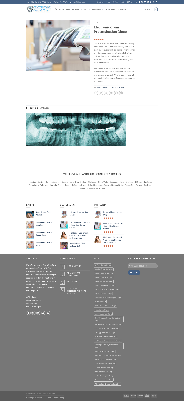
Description (32, 108)
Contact (115, 2)
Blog (108, 2)
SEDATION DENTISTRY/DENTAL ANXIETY (76, 290)
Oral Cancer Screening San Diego (106, 329)
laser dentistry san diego (103, 314)
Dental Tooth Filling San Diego (105, 285)
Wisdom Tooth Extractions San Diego (107, 384)
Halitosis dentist (100, 302)
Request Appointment (116, 9)
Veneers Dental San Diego (104, 380)
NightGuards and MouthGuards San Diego (107, 319)
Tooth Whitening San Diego (104, 376)
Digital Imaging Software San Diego (107, 289)
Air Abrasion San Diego (103, 265)
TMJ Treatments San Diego (104, 368)
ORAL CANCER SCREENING (73, 274)
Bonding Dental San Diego (104, 269)
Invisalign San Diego (102, 310)
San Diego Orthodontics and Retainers (108, 341)
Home (61, 9)
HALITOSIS (72, 281)
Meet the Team (72, 9)
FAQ (122, 2)
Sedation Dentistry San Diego (105, 351)
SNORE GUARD (74, 266)
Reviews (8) (44, 108)
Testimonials (98, 9)
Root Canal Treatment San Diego (106, 337)
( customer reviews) (103, 39)
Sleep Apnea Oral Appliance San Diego (108, 355)
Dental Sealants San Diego (104, 281)
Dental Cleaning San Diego (104, 273)
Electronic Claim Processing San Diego (110, 87)
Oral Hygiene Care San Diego (105, 333)
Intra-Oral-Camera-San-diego (105, 306)
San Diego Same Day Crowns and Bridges (106, 346)
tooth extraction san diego (104, 372)
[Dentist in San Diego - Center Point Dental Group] (38, 9)
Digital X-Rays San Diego (103, 294)
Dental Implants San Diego (104, 277)
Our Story (100, 2)
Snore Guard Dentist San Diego (105, 360)
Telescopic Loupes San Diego (105, 364)
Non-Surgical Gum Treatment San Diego (108, 325)
